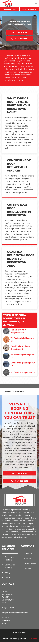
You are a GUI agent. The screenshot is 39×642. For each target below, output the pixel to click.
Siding (7, 572)
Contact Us (9, 9)
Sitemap (27, 568)
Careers (27, 558)
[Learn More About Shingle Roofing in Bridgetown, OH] (19, 331)
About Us (28, 553)
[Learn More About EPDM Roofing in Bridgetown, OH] (19, 355)
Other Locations (13, 391)
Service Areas (30, 563)
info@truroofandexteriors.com (15, 612)
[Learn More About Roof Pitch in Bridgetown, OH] (19, 372)
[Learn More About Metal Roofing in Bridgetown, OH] (19, 364)
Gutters (8, 577)
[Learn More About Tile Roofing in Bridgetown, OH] (19, 339)
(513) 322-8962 (8, 607)
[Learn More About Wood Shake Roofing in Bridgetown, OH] (19, 347)
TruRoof (5, 591)
